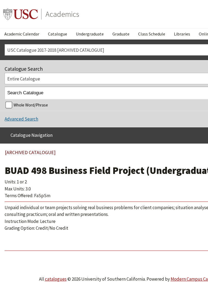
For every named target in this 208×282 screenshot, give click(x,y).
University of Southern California (20, 14)
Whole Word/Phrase (31, 105)
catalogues (56, 279)
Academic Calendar (21, 34)
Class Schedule (151, 34)
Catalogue (57, 34)
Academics (62, 14)
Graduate (120, 34)
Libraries (182, 34)
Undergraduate (90, 34)
